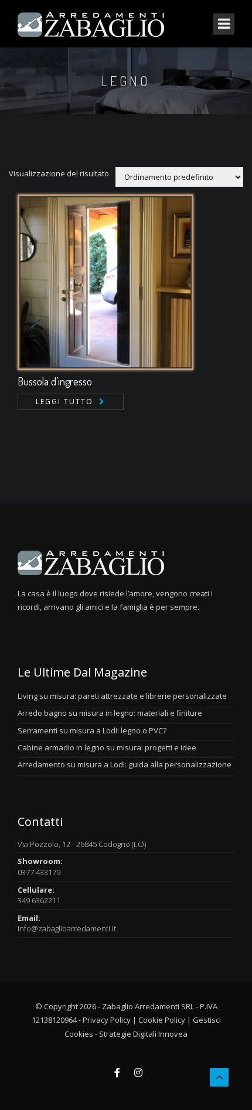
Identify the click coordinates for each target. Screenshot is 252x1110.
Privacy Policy (107, 1020)
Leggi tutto (64, 402)
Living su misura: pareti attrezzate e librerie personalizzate (122, 696)
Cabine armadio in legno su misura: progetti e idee (107, 747)
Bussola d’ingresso (55, 381)
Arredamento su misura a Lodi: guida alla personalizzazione (124, 764)
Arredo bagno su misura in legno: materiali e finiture (110, 713)
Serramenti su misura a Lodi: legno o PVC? (92, 730)
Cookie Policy (161, 1020)
